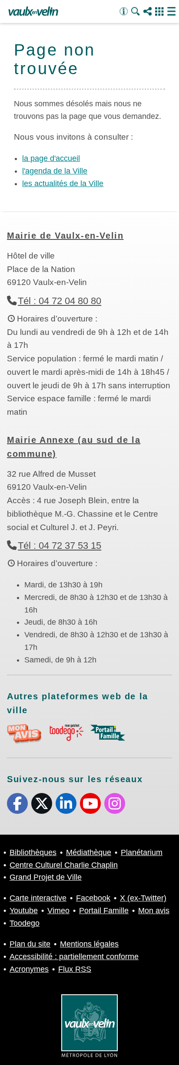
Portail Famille (104, 910)
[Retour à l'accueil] (33, 11)
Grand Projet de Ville (46, 877)
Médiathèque (88, 852)
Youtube (90, 803)
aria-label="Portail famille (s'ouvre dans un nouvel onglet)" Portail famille (107, 732)
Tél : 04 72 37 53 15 (59, 545)
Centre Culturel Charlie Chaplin (64, 865)
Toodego (25, 923)
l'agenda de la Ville (54, 171)
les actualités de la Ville (62, 183)
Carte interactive (38, 898)
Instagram (114, 803)
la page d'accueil (51, 158)
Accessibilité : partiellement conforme (74, 956)
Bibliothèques (33, 852)
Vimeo (58, 910)
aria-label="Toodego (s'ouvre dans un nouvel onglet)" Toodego (66, 732)
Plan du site (30, 944)
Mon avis (153, 910)
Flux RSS (74, 969)
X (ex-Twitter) (41, 803)
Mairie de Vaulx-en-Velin (65, 235)
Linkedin (66, 803)
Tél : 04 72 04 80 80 (59, 300)
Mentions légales (89, 944)
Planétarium (141, 852)
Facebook (17, 803)
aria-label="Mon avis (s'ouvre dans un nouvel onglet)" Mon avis (24, 734)
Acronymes (29, 969)
